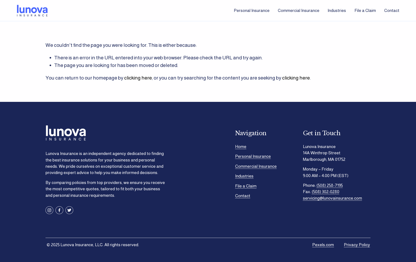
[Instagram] (49, 210)
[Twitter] (69, 210)
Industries (337, 10)
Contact (391, 10)
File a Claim (365, 10)
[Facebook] (59, 210)
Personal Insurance (252, 10)
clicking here (138, 78)
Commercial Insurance (298, 10)
